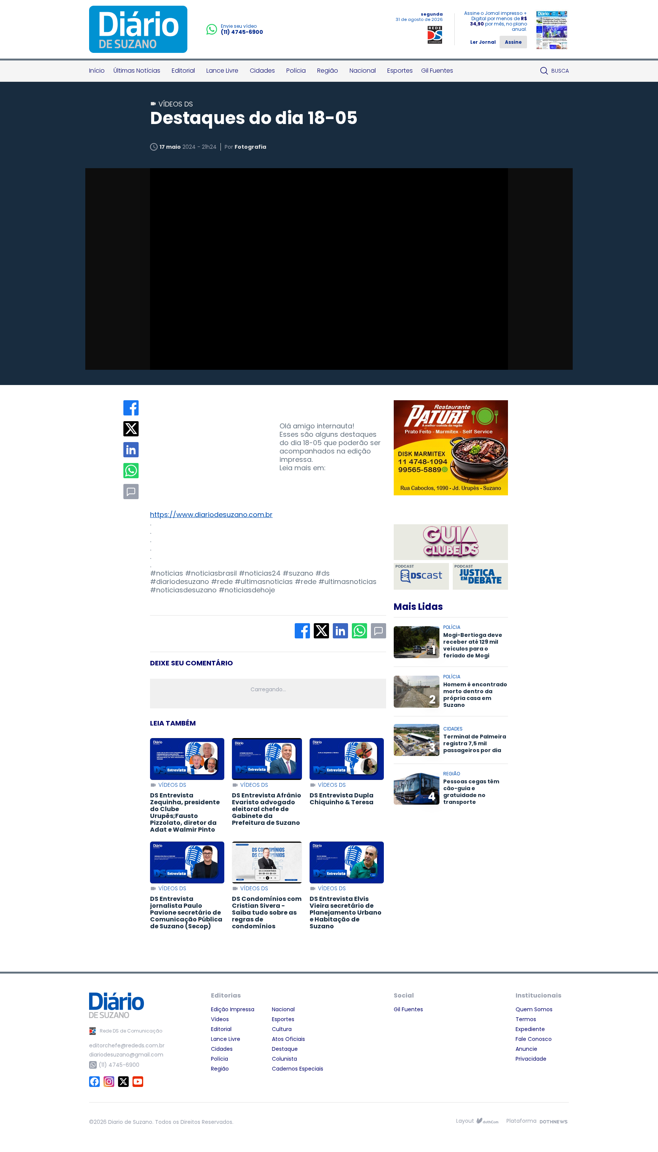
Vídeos (220, 1019)
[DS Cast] (421, 576)
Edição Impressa (232, 1009)
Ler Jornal (483, 42)
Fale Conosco (534, 1039)
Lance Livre (222, 70)
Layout (465, 1121)
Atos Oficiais (288, 1039)
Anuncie (526, 1049)
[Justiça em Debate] (480, 576)
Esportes (400, 70)
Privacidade (531, 1059)
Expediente (530, 1029)
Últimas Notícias (136, 70)
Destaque (285, 1049)
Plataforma (521, 1121)
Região (327, 70)
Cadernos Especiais (297, 1068)
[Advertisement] (207, 447)
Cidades (262, 70)
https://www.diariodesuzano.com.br (211, 514)
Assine (513, 42)
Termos (526, 1019)
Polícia (296, 70)
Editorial (183, 70)
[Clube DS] (451, 542)
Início (97, 70)
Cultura (282, 1029)
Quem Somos (534, 1009)
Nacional (363, 70)
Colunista (284, 1059)
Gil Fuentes (437, 70)
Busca (560, 71)
